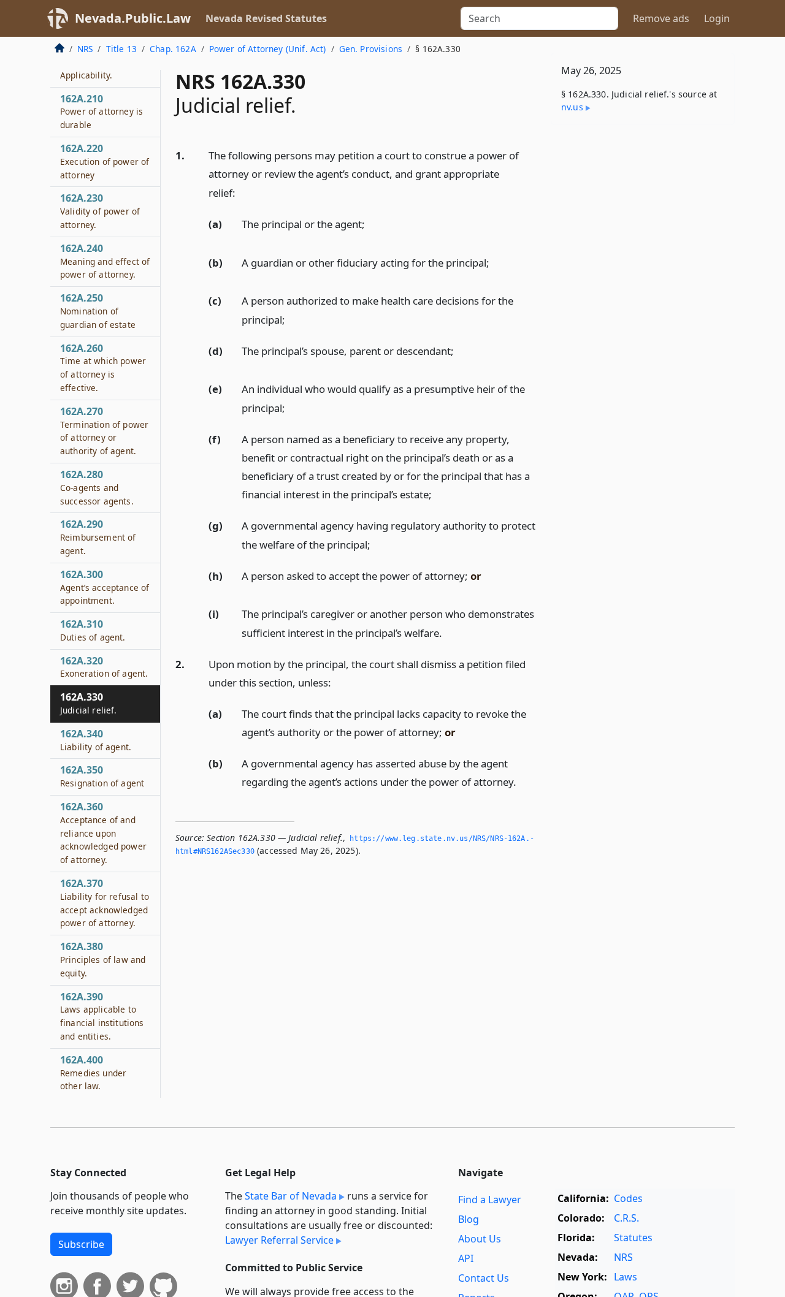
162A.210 (101, 111)
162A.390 (102, 1016)
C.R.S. (626, 1218)
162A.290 (98, 537)
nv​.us (572, 107)
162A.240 (105, 261)
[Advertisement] (643, 326)
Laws (625, 1277)
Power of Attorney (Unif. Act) (267, 49)
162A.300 (104, 587)
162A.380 (102, 959)
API (465, 1258)
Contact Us (483, 1278)
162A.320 (104, 667)
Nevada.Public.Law (133, 18)
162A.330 (88, 704)
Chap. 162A (173, 49)
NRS (85, 49)
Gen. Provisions (370, 49)
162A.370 (104, 903)
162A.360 (103, 832)
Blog (468, 1219)
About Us (479, 1239)
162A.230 (100, 211)
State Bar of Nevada (291, 1196)
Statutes (633, 1237)
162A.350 (102, 776)
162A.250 (98, 311)
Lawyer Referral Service (279, 1240)
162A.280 (97, 487)
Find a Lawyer (489, 1199)
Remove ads (661, 18)
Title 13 (121, 49)
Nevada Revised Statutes (266, 18)
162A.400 (93, 1072)
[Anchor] (242, 192)
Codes (628, 1198)
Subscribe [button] (81, 1244)
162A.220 (104, 161)
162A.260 (103, 367)
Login (717, 18)
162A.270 (104, 431)
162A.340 (95, 740)
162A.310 (93, 630)
